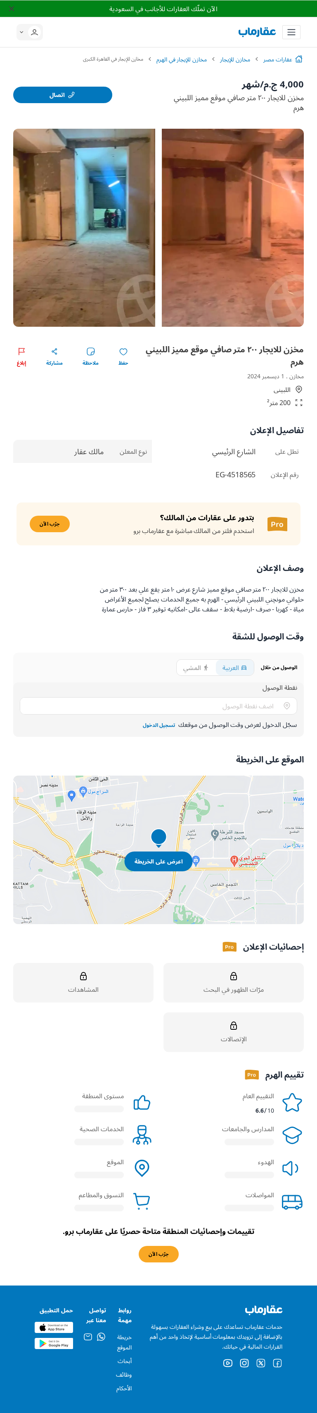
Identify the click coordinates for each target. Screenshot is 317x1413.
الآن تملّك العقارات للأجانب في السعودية (163, 8)
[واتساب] (101, 1339)
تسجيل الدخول (159, 725)
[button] (32, 32)
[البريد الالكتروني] (88, 1339)
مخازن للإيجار (235, 59)
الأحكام (124, 1388)
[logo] (257, 32)
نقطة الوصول (280, 687)
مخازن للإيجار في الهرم (181, 59)
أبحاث (125, 1361)
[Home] (299, 59)
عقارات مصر (277, 59)
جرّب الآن (50, 523)
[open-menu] (291, 32)
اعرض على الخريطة (159, 861)
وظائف (124, 1374)
